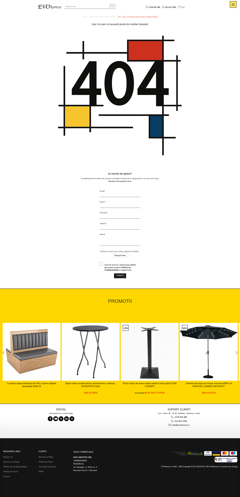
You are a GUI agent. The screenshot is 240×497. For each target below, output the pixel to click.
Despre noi (8, 457)
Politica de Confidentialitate (15, 467)
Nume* (102, 202)
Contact (6, 476)
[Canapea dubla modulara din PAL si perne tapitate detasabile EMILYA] (32, 352)
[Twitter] (61, 418)
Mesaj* (102, 234)
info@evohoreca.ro (180, 425)
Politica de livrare (10, 471)
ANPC (41, 471)
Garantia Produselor (47, 467)
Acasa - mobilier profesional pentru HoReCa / (99, 17)
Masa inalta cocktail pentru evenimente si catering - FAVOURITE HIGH (91, 384)
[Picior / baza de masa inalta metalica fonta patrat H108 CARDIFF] (150, 352)
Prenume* (104, 213)
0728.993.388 (180, 417)
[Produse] (233, 4)
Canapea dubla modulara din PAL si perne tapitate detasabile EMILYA (31, 384)
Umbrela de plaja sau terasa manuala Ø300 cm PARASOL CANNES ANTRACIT (209, 384)
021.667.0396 (180, 421)
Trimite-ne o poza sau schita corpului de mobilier (119, 251)
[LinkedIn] (66, 418)
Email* (102, 191)
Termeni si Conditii (11, 462)
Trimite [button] (120, 275)
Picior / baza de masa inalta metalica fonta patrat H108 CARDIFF (150, 384)
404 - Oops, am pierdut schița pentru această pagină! (138, 17)
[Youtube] (55, 418)
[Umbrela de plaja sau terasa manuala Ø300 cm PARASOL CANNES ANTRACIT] (209, 352)
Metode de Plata (46, 457)
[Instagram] (71, 418)
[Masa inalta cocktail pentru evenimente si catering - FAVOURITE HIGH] (91, 352)
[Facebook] (50, 418)
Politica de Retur (46, 462)
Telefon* (103, 224)
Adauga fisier (120, 255)
